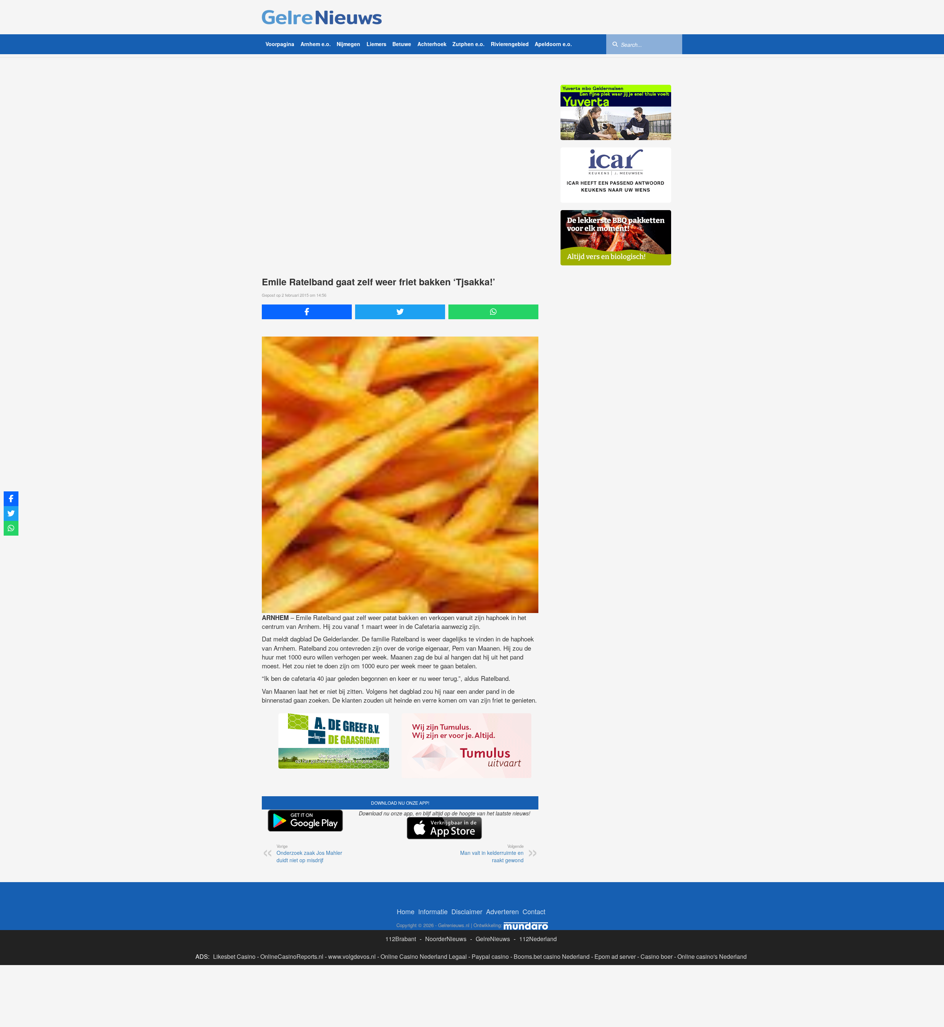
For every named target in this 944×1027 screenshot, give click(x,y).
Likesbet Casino (234, 956)
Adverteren (502, 911)
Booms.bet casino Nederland (552, 956)
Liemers (376, 44)
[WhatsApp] (493, 311)
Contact (534, 911)
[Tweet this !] (400, 311)
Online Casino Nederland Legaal (424, 956)
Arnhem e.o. (316, 44)
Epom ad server (615, 956)
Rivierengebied (510, 44)
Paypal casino (490, 956)
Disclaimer (466, 911)
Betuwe (401, 44)
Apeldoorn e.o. (553, 44)
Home (405, 911)
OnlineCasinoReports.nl (291, 956)
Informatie (433, 911)
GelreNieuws (493, 938)
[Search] (615, 44)
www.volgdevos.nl (352, 956)
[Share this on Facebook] (307, 311)
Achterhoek (432, 44)
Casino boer (657, 956)
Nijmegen (348, 44)
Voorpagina (280, 44)
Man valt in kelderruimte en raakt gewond (492, 853)
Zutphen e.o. (468, 44)
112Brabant (400, 938)
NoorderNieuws (445, 938)
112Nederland (538, 938)
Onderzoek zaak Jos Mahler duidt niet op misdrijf (309, 853)
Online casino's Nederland (712, 956)
